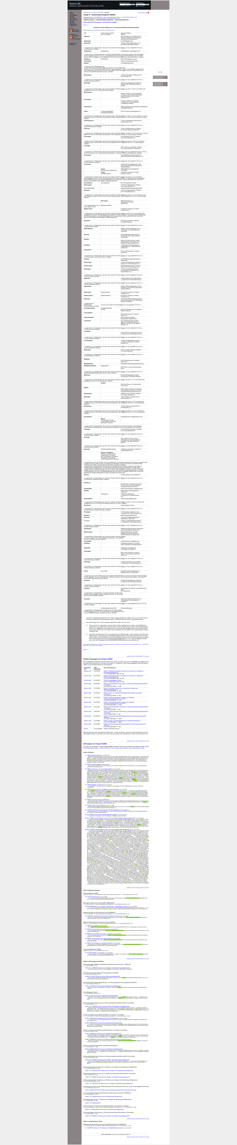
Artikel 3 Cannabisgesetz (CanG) (112, 680)
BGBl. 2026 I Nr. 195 (132, 17)
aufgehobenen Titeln (138, 748)
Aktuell (72, 17)
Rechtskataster (76, 39)
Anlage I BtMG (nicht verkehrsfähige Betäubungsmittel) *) (102, 814)
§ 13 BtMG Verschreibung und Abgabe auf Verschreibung (102, 789)
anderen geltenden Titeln (107, 748)
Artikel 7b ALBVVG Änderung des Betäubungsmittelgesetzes (102, 986)
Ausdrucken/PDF (139, 656)
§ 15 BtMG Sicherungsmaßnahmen (95, 805)
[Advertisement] (160, 43)
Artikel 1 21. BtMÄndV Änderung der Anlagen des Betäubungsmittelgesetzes (107, 968)
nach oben (146, 656)
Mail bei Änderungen (143, 12)
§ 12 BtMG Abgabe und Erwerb (94, 784)
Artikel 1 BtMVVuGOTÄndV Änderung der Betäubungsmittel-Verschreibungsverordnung (110, 1090)
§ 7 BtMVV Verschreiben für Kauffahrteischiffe (98, 943)
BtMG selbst (145, 746)
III (128, 47)
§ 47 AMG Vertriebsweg (92, 897)
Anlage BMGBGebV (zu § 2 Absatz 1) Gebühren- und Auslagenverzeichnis (107, 906)
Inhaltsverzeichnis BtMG (98, 12)
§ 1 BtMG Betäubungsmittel (93, 755)
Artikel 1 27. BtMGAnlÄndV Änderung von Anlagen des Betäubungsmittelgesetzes (109, 1083)
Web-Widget (75, 36)
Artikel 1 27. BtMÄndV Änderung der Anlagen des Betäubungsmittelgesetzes (107, 1077)
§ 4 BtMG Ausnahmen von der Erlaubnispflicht (98, 769)
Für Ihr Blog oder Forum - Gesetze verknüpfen (159, 77)
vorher (89, 671)
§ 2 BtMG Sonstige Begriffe (93, 764)
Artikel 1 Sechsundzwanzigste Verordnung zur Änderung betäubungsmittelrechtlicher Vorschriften (119, 703)
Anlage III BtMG (107, 659)
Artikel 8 (118, 17)
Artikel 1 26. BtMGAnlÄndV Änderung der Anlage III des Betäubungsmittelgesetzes (109, 1070)
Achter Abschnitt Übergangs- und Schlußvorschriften (100, 22)
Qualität (72, 21)
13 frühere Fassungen (94, 30)
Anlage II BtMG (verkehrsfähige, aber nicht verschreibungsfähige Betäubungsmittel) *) (110, 818)
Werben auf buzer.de (73, 44)
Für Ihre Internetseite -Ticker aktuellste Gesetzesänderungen (158, 84)
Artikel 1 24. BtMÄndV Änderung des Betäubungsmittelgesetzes (103, 1096)
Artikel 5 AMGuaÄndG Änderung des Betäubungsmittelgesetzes (103, 1023)
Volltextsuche (140, 3)
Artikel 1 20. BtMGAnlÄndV (93, 1103)
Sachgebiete (73, 15)
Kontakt (72, 22)
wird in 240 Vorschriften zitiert (121, 19)
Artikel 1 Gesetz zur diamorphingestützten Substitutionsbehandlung (122, 720)
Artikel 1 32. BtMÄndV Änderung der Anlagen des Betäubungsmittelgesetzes (107, 1116)
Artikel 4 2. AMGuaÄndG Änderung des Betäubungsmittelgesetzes (104, 1109)
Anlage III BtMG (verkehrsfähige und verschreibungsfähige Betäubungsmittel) (108, 829)
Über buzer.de (74, 19)
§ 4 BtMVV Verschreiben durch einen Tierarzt (98, 938)
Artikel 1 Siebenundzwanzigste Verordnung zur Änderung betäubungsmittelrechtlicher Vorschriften (119, 698)
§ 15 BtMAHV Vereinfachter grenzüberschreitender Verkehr (102, 916)
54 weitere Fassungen (89, 19)
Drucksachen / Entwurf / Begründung (104, 19)
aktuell (86, 675)
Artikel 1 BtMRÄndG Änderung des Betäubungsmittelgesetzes (103, 1033)
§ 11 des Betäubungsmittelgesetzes (114, 638)
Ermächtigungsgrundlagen (91, 748)
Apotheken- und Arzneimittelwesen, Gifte (110, 18)
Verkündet (73, 18)
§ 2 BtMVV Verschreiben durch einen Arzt (97, 929)
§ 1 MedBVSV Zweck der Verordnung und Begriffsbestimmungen (104, 1128)
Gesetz (127, 6)
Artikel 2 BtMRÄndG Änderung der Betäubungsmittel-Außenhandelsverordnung (108, 1039)
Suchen (72, 14)
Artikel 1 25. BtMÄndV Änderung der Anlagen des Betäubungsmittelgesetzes (107, 1006)
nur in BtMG (141, 6)
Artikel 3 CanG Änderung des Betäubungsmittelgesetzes (101, 995)
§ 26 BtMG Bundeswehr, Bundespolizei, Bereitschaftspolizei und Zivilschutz (107, 810)
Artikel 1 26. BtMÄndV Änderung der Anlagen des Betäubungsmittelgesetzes (107, 1059)
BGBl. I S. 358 (102, 17)
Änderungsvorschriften (121, 748)
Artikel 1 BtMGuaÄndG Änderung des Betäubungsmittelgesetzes (104, 1049)
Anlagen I (123, 47)
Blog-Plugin (75, 30)
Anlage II (86, 24)
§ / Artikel (122, 6)
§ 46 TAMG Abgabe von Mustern (94, 952)
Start (71, 12)
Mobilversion (75, 31)
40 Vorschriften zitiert (109, 30)
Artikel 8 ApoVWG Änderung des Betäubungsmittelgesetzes (102, 976)
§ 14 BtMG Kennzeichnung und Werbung (97, 799)
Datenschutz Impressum (73, 25)
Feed (73, 37)
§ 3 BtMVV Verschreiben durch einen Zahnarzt (98, 934)
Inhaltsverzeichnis (131, 656)
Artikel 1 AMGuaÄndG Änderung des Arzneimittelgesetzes (102, 1018)
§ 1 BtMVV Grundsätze (92, 925)
